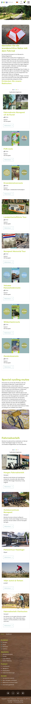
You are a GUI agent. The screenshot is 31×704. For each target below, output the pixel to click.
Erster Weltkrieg (6, 658)
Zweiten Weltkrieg (7, 660)
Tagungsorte (6, 668)
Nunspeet (5, 642)
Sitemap (10, 702)
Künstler (5, 656)
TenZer (21, 700)
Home (2, 634)
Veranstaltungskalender (8, 684)
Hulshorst (5, 648)
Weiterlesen (7, 125)
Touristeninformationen (8, 678)
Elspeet (4, 644)
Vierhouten (5, 646)
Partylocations (6, 670)
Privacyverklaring (18, 702)
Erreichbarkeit (6, 666)
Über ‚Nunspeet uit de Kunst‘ (10, 680)
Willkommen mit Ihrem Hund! (10, 682)
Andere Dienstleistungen (9, 672)
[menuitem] (17, 2)
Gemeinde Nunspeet (8, 654)
